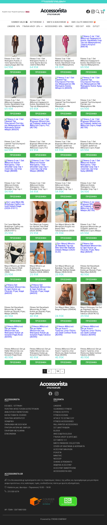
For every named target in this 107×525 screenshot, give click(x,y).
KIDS (88, 26)
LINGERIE (57, 406)
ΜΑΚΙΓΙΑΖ (69, 26)
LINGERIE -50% (13, 26)
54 (58, 371)
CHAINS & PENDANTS (63, 462)
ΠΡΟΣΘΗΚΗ (15, 72)
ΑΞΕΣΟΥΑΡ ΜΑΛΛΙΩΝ (63, 449)
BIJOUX (57, 431)
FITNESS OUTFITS (61, 412)
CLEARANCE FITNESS (63, 409)
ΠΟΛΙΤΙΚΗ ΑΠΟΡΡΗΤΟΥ (15, 418)
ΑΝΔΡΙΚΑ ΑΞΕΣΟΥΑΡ (63, 465)
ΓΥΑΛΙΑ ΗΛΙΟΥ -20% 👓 (32, 26)
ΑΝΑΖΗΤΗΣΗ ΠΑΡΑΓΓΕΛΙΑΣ (17, 412)
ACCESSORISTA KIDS (63, 471)
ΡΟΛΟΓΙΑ (57, 452)
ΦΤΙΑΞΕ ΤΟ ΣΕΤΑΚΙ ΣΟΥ (64, 418)
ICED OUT (80, 26)
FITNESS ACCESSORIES (64, 421)
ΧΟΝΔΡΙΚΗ (9, 421)
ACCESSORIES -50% (53, 26)
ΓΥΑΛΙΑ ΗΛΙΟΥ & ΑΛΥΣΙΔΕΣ (65, 437)
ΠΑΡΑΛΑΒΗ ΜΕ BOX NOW (16, 424)
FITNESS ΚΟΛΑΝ (61, 415)
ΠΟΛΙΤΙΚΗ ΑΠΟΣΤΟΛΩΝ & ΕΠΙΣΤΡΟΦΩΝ (22, 409)
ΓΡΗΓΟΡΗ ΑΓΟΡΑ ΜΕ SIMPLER (17, 428)
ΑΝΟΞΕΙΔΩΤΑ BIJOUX (63, 434)
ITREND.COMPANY (59, 519)
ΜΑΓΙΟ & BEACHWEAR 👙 (58, 22)
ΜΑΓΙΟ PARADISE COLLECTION (67, 443)
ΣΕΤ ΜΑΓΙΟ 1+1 (60, 440)
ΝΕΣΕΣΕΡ (57, 459)
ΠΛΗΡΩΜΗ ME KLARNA (15, 431)
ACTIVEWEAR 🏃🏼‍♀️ (37, 22)
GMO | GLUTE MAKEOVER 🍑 (83, 22)
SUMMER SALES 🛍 (19, 22)
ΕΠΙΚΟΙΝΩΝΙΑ (10, 434)
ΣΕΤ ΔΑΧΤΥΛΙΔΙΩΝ (61, 428)
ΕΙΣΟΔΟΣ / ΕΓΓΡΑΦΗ (13, 406)
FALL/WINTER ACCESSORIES (66, 424)
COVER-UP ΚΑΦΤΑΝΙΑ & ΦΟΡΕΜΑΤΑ (69, 446)
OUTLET (96, 26)
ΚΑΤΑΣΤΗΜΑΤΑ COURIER (15, 415)
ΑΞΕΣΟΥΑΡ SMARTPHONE (65, 468)
